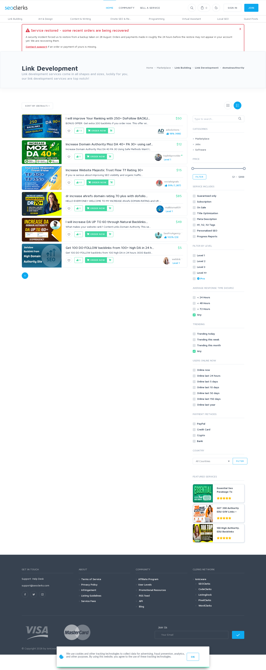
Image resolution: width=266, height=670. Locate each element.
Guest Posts (251, 18)
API (140, 600)
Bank (200, 441)
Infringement (88, 589)
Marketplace (202, 138)
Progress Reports (207, 236)
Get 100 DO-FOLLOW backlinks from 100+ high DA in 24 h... (110, 248)
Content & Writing (80, 18)
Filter (199, 176)
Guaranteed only (207, 195)
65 (80, 182)
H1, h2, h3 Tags (206, 224)
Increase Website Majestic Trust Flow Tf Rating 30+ (104, 170)
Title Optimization (208, 213)
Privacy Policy (89, 584)
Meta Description (207, 218)
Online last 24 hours (209, 375)
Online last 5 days (208, 381)
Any (199, 314)
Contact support (36, 46)
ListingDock (205, 594)
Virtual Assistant (191, 18)
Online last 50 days (208, 393)
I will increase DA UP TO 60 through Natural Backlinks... (107, 222)
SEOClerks (204, 583)
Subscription (204, 201)
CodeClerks (205, 589)
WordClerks (205, 605)
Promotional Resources (152, 589)
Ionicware (200, 579)
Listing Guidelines (91, 595)
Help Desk (38, 578)
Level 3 (201, 266)
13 (80, 130)
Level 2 (201, 261)
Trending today (206, 333)
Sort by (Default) (36, 105)
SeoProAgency (172, 233)
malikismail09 (173, 207)
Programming (156, 18)
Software (200, 149)
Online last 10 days (208, 387)
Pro (203, 278)
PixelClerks (205, 600)
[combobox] (218, 119)
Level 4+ (202, 272)
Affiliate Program (148, 579)
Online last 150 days (209, 398)
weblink (176, 259)
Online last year (206, 404)
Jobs (197, 144)
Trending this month (209, 345)
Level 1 (201, 255)
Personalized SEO (207, 230)
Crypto (201, 435)
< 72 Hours (204, 308)
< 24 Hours (204, 297)
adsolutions (172, 129)
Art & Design (45, 18)
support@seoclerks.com (35, 585)
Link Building (15, 18)
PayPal (201, 423)
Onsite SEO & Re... (120, 18)
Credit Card (204, 429)
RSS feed (144, 595)
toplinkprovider (172, 155)
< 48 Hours (204, 303)
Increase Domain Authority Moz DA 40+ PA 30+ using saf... (109, 144)
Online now (204, 369)
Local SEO (223, 18)
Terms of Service (91, 579)
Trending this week (208, 339)
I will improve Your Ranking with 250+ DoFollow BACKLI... (108, 118)
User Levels (145, 584)
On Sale (202, 207)
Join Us (162, 627)
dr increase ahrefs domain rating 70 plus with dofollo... (107, 196)
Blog (141, 606)
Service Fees (88, 600)
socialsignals (171, 181)
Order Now (98, 130)
